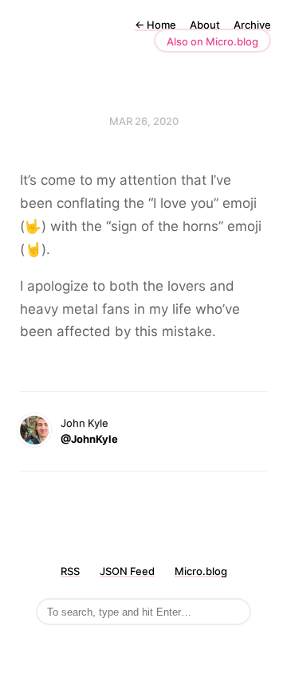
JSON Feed (127, 571)
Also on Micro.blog (212, 41)
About (205, 24)
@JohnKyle (89, 438)
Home (155, 24)
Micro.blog (201, 571)
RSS (70, 571)
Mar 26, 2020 (144, 121)
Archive (252, 24)
